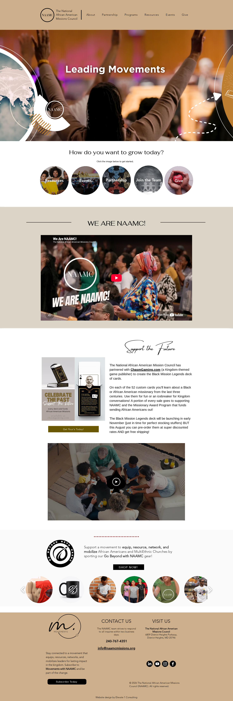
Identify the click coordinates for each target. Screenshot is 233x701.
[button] (91, 14)
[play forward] (210, 589)
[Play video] (116, 482)
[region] (54, 180)
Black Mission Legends (168, 374)
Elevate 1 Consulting (126, 697)
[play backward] (22, 589)
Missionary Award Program (152, 405)
